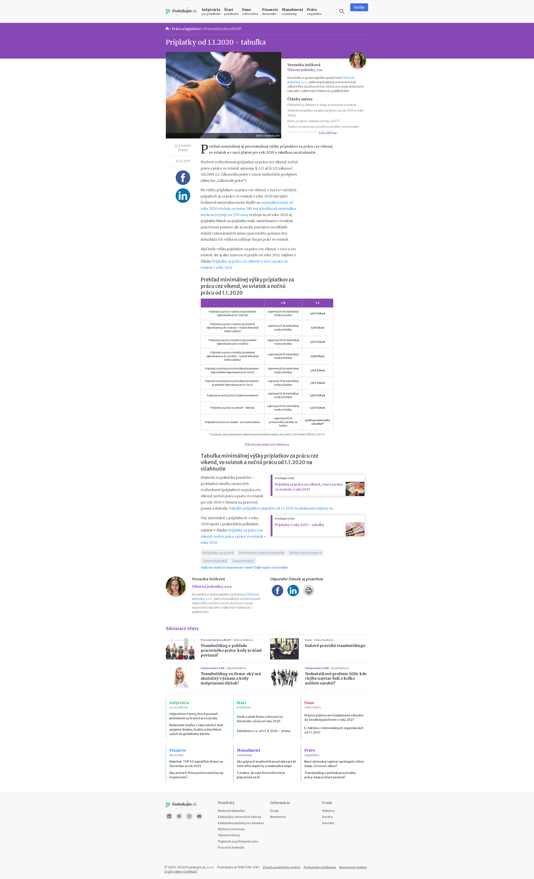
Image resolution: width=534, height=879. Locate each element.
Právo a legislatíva (186, 29)
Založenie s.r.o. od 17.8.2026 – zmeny (264, 731)
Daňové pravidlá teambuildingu (335, 645)
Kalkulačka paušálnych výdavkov (241, 823)
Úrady (274, 811)
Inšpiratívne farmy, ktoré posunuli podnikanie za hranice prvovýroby (193, 716)
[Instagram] (189, 816)
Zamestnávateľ (215, 561)
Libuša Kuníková (243, 640)
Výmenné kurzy (229, 835)
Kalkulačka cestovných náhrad (239, 817)
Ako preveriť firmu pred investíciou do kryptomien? (196, 775)
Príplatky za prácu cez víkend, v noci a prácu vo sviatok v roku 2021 (309, 486)
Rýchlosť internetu (231, 829)
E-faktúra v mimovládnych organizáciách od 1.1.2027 (333, 730)
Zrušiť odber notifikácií (180, 872)
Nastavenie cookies (353, 867)
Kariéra (327, 817)
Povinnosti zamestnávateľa (261, 553)
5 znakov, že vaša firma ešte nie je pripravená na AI (261, 775)
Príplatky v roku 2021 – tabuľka (299, 525)
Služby (359, 7)
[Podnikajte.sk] (181, 11)
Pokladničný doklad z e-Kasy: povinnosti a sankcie (321, 105)
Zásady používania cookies (281, 867)
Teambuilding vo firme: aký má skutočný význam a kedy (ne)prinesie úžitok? (231, 679)
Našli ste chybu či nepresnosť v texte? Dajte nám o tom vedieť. (244, 567)
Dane (308, 640)
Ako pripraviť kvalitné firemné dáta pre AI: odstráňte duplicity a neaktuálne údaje (267, 764)
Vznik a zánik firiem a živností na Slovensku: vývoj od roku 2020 (260, 719)
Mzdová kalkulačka (231, 811)
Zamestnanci (243, 561)
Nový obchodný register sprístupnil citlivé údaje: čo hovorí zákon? (334, 764)
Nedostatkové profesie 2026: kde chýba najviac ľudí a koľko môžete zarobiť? (335, 679)
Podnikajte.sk (227, 867)
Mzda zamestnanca (305, 553)
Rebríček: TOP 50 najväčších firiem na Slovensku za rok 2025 (196, 764)
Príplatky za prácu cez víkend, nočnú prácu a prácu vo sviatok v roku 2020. (233, 536)
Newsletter (278, 817)
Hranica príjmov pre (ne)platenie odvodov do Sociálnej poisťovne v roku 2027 (334, 717)
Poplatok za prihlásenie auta (238, 841)
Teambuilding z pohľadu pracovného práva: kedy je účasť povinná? (231, 650)
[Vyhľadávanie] (342, 11)
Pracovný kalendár (231, 847)
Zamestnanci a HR (213, 668)
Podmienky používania (320, 867)
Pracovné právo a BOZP (222, 29)
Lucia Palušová (340, 668)
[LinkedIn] (169, 816)
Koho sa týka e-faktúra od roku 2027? (313, 121)
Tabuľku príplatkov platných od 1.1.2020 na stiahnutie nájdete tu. (281, 508)
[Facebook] (179, 816)
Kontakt (328, 823)
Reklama (328, 811)
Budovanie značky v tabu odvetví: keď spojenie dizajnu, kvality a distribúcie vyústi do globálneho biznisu (196, 729)
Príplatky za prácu (218, 553)
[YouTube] (199, 816)
